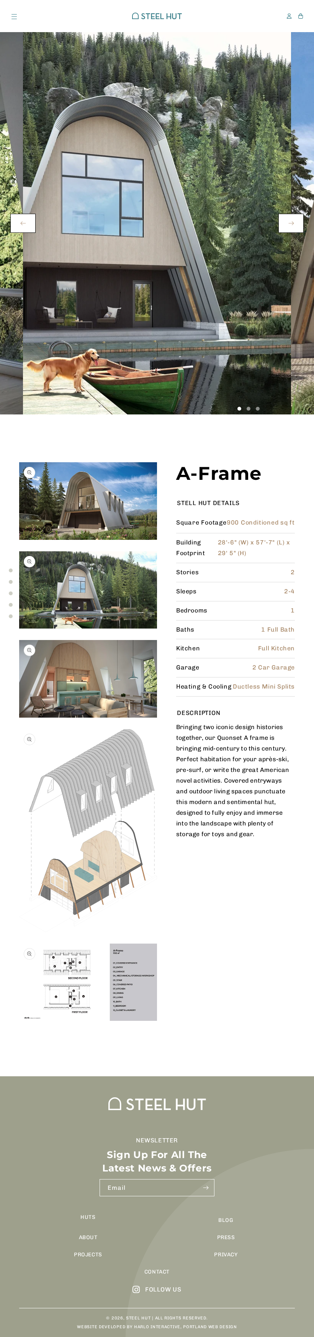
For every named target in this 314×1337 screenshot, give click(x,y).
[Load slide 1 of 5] (10, 570)
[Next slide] (291, 223)
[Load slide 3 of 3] (257, 408)
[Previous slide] (23, 223)
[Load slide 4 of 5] (10, 605)
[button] (13, 16)
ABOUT (88, 1237)
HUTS (87, 1217)
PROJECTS (88, 1254)
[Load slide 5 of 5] (10, 616)
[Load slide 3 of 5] (10, 593)
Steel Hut (138, 1318)
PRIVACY (225, 1254)
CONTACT (157, 1272)
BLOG (225, 1220)
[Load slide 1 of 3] (239, 408)
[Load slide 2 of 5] (10, 582)
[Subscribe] (205, 1187)
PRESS (226, 1237)
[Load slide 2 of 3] (248, 408)
